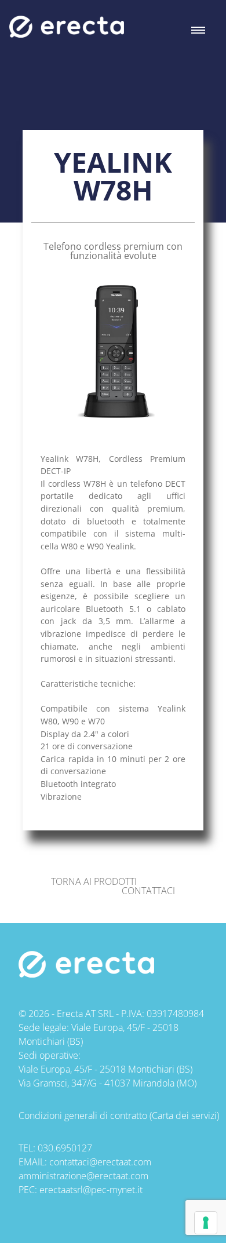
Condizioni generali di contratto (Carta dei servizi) (119, 1115)
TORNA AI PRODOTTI (94, 881)
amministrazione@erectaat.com (83, 1175)
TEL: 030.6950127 (55, 1148)
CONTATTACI (148, 890)
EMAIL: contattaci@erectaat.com (85, 1161)
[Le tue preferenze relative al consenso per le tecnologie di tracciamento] (206, 1223)
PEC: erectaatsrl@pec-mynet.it (81, 1189)
